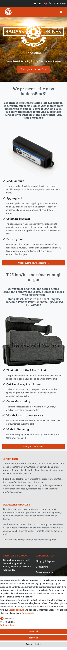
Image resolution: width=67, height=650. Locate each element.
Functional (10, 622)
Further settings (7, 625)
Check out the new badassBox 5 (33, 263)
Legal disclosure (16, 610)
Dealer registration (44, 572)
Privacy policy (28, 613)
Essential (9, 618)
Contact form (42, 567)
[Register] (40, 3)
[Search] (50, 3)
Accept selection (33, 644)
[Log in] (35, 3)
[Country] (45, 3)
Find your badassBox (33, 69)
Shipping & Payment (45, 561)
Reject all (33, 637)
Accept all (33, 631)
